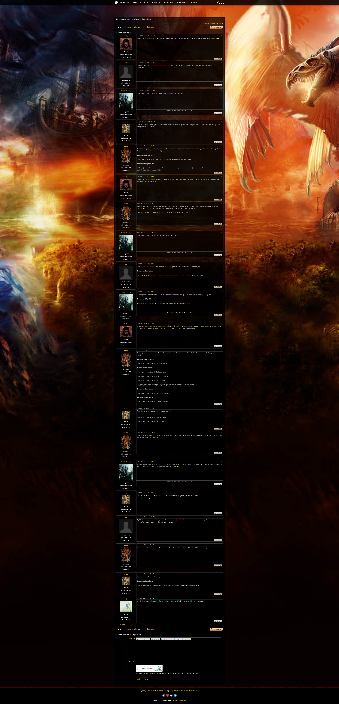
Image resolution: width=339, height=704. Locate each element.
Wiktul (126, 36)
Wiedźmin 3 (160, 691)
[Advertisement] (169, 11)
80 (134, 27)
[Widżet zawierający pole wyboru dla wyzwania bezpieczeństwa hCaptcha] (149, 668)
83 (141, 27)
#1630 (152, 291)
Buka (126, 122)
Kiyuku (126, 63)
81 (137, 27)
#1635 (152, 461)
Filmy (160, 2)
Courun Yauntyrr (126, 91)
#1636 (152, 493)
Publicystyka (183, 2)
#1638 (153, 545)
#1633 (152, 408)
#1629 (152, 263)
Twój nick (132, 662)
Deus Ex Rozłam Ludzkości (190, 691)
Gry (140, 2)
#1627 (152, 203)
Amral (126, 146)
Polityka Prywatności (180, 700)
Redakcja (194, 2)
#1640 (153, 598)
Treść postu (131, 638)
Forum (135, 2)
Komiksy (154, 2)
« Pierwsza (127, 27)
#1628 (152, 232)
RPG (165, 2)
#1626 (152, 176)
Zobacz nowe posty (208, 24)
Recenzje (173, 2)
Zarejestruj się (153, 673)
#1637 (152, 517)
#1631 (152, 323)
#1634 (152, 432)
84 (143, 27)
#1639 (153, 574)
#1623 (153, 90)
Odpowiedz (217, 27)
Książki (146, 2)
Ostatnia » (151, 27)
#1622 (153, 62)
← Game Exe (120, 624)
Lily (126, 598)
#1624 (153, 121)
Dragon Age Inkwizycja (172, 691)
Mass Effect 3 (151, 691)
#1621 (153, 35)
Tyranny (143, 691)
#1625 (152, 146)
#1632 (152, 350)
